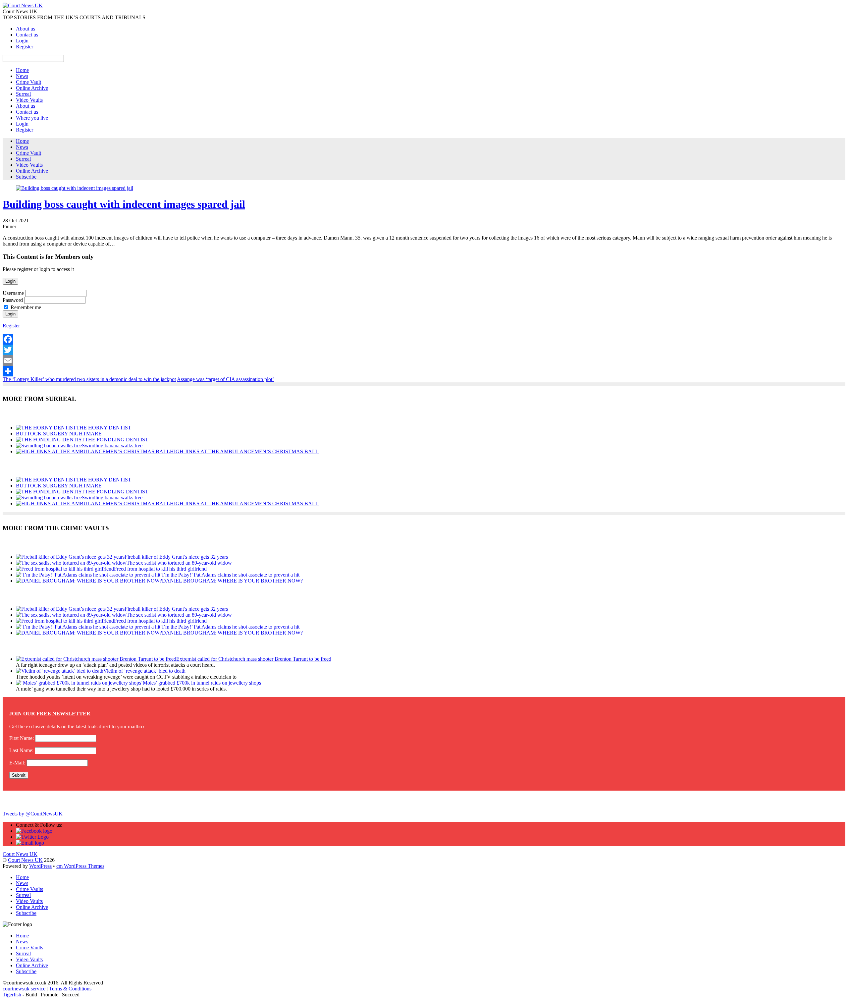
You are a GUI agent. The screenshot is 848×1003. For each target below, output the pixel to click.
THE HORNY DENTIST (103, 427)
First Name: (21, 738)
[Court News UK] (23, 5)
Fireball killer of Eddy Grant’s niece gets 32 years (176, 557)
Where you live (32, 118)
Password (13, 300)
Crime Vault (28, 82)
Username (13, 293)
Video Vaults (29, 100)
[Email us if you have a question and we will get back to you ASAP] (30, 843)
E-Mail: (17, 762)
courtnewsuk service (24, 988)
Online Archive (32, 88)
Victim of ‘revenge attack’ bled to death (144, 671)
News (22, 76)
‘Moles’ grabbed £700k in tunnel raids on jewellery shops (201, 683)
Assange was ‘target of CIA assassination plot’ (225, 379)
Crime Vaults (29, 889)
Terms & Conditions (70, 988)
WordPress (40, 866)
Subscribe (26, 177)
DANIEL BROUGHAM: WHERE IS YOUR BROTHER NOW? (232, 581)
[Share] (424, 371)
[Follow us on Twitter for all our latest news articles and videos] (32, 837)
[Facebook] (424, 339)
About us (25, 28)
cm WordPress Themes (80, 866)
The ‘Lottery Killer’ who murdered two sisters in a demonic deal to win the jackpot (89, 379)
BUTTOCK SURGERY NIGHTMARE (59, 433)
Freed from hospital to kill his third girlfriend (160, 569)
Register (24, 46)
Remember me (26, 307)
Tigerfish (12, 994)
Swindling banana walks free (112, 445)
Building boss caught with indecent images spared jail (124, 204)
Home (22, 70)
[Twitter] (424, 350)
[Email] (424, 360)
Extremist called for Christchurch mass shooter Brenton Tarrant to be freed (253, 659)
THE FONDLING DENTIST (116, 439)
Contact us (27, 34)
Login (22, 40)
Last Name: (21, 750)
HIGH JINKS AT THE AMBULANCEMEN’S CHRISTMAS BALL (244, 451)
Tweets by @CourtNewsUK (33, 813)
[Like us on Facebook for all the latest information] (34, 831)
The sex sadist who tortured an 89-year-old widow (179, 563)
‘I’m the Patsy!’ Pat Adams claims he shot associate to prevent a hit (229, 575)
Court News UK (25, 860)
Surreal (23, 94)
